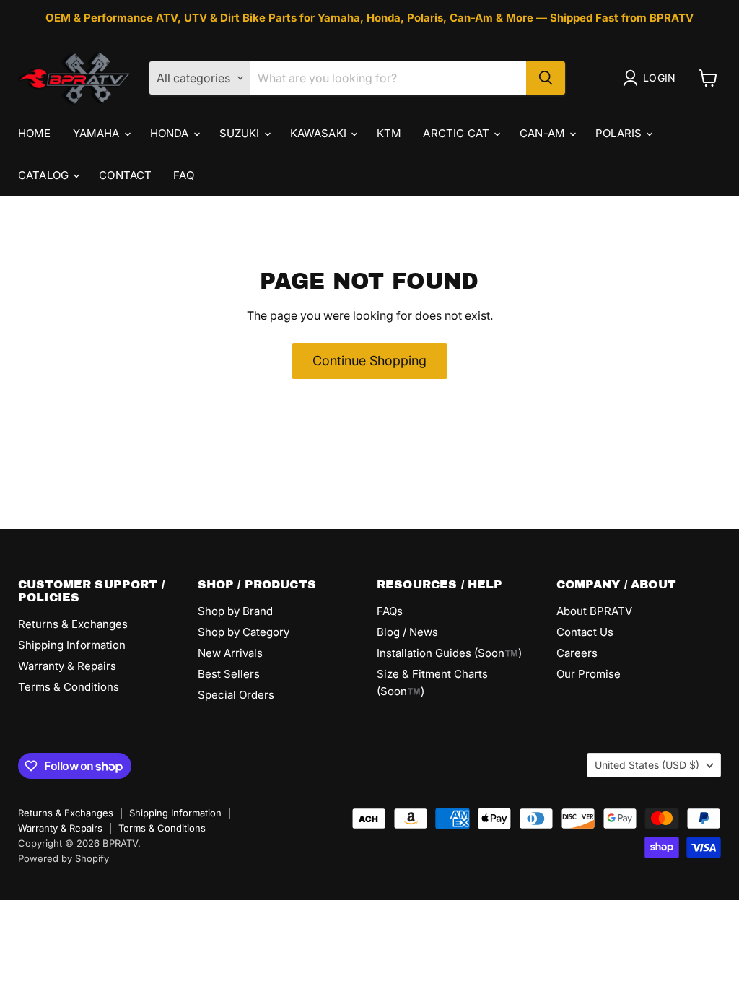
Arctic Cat (457, 133)
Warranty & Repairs (67, 666)
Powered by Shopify (63, 858)
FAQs (390, 611)
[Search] (545, 78)
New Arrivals (230, 653)
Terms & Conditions (68, 687)
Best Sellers (229, 674)
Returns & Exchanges (73, 624)
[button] (652, 78)
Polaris (619, 133)
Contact (125, 175)
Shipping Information (72, 645)
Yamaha (98, 133)
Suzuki (241, 133)
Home (34, 133)
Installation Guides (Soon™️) (449, 653)
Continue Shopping (369, 360)
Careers (577, 653)
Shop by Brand (235, 611)
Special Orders (236, 695)
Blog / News (407, 632)
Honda (171, 133)
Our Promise (588, 674)
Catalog (44, 175)
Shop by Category (243, 632)
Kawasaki (319, 133)
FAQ (183, 175)
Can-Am (544, 133)
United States (647, 765)
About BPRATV (594, 611)
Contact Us (584, 632)
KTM (389, 133)
